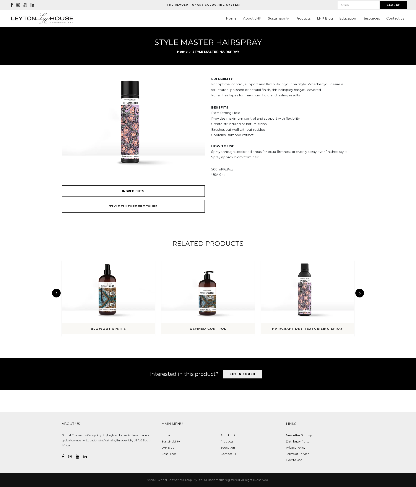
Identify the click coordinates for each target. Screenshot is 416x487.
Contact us (395, 18)
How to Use (294, 460)
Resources (371, 18)
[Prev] (56, 293)
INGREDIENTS (133, 191)
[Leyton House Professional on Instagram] (18, 5)
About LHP (252, 18)
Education (347, 18)
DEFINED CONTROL (208, 329)
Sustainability (278, 18)
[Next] (359, 293)
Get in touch (242, 374)
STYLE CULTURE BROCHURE (133, 206)
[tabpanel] (133, 124)
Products (303, 18)
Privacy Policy (295, 447)
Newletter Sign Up (299, 435)
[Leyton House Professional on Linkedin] (32, 5)
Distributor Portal (298, 441)
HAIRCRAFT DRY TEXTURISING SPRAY (307, 329)
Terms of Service (297, 454)
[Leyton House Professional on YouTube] (25, 5)
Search (394, 5)
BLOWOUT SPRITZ (108, 329)
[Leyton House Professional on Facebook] (12, 5)
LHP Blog (325, 18)
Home (231, 18)
